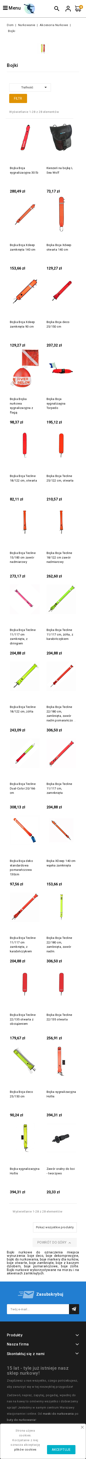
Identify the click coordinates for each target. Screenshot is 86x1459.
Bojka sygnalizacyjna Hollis (61, 1094)
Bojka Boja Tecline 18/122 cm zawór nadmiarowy (59, 557)
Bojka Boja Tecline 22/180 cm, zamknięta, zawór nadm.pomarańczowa (62, 713)
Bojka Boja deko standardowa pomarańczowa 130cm (21, 867)
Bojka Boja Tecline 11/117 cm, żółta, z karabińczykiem (60, 634)
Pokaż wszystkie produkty (55, 1227)
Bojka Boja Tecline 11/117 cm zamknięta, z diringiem (23, 636)
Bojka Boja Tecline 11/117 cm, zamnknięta (59, 788)
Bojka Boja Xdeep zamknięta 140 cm (22, 247)
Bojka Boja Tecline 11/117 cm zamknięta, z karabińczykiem (23, 944)
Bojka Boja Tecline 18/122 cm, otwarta (23, 478)
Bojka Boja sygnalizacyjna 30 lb (24, 170)
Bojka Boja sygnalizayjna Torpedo (56, 403)
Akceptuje (61, 1449)
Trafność (34, 87)
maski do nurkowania (58, 1413)
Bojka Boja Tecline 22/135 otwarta (59, 1017)
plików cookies (25, 1449)
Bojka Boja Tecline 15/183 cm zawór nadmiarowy (23, 557)
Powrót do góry (54, 1243)
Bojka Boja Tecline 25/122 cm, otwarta (60, 478)
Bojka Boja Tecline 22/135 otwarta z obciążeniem (23, 1019)
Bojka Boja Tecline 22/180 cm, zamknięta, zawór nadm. (59, 944)
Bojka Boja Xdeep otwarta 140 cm (59, 247)
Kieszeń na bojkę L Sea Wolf (60, 170)
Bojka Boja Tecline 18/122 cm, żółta (23, 709)
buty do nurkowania (21, 1420)
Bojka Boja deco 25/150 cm (58, 324)
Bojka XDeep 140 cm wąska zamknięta (61, 863)
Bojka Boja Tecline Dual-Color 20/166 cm (23, 788)
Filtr (18, 98)
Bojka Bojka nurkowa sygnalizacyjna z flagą (21, 405)
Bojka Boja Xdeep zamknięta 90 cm (22, 324)
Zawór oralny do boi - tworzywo (61, 1171)
